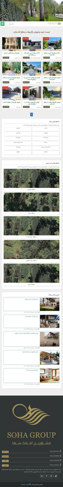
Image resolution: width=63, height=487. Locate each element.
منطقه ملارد (31, 213)
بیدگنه (45, 142)
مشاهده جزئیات (46, 57)
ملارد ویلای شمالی (18, 142)
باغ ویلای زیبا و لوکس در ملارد (11, 53)
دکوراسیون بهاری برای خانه (32, 370)
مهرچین (46, 133)
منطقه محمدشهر (31, 260)
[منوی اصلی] (2, 24)
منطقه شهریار (31, 189)
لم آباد (45, 128)
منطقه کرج (31, 284)
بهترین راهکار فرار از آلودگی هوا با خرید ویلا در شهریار (26, 333)
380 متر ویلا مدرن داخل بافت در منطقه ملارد (32, 54)
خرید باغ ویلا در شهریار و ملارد (31, 316)
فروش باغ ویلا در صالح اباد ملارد (11, 102)
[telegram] (56, 476)
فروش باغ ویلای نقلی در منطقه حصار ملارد (52, 79)
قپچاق (18, 152)
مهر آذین (18, 133)
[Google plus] (42, 476)
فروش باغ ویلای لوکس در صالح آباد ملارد (52, 103)
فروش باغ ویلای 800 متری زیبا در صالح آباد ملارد (32, 79)
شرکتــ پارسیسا (25, 484)
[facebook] (46, 476)
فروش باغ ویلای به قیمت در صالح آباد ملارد (31, 103)
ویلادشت (18, 147)
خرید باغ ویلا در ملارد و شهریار (31, 299)
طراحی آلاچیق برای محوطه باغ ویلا (30, 352)
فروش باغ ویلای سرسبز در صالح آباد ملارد (11, 79)
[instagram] (51, 476)
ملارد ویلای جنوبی (45, 147)
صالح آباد (18, 138)
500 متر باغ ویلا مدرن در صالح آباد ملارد (52, 54)
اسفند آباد (45, 138)
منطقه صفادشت (31, 237)
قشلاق (18, 128)
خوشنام (46, 152)
